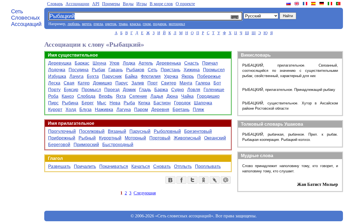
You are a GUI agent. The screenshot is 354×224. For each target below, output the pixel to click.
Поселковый (92, 131)
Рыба (129, 103)
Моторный (135, 138)
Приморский (86, 144)
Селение (138, 96)
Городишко (208, 96)
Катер (84, 83)
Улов (114, 63)
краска (135, 24)
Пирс (53, 103)
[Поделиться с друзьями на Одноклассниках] (204, 180)
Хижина (192, 69)
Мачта (185, 83)
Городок (182, 103)
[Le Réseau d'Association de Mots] (305, 3)
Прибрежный (61, 138)
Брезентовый (198, 131)
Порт (152, 83)
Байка (131, 76)
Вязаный (117, 131)
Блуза (85, 109)
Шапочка (203, 103)
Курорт (55, 109)
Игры (141, 3)
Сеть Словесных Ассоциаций (26, 17)
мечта (86, 24)
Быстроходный (117, 144)
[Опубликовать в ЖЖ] (215, 180)
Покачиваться (113, 166)
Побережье (209, 76)
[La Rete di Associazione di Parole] (330, 3)
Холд (71, 109)
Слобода (86, 96)
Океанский (215, 138)
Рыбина (70, 103)
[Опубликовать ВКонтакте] (170, 180)
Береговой (59, 144)
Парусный (139, 131)
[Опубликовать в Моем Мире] (226, 180)
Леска (54, 83)
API (95, 3)
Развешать (59, 166)
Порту (54, 89)
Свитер (168, 83)
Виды (128, 3)
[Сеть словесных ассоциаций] (289, 3)
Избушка (57, 76)
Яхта (121, 96)
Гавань (115, 69)
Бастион (162, 103)
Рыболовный (167, 131)
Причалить (85, 166)
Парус (121, 83)
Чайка (187, 96)
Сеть (152, 69)
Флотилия (151, 76)
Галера (203, 83)
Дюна (172, 96)
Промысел (214, 69)
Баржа (161, 89)
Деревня (160, 109)
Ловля (193, 89)
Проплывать (208, 166)
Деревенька (168, 63)
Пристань (170, 69)
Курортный (110, 138)
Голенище (214, 89)
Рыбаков (135, 69)
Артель (146, 63)
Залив (137, 83)
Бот (217, 83)
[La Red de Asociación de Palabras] (314, 3)
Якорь (187, 76)
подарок (159, 24)
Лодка (129, 63)
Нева (115, 103)
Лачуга (76, 76)
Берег (88, 103)
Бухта (93, 76)
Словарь (55, 3)
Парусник (112, 76)
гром (147, 24)
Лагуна (123, 109)
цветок (110, 24)
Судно (177, 89)
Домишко (102, 83)
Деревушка (59, 63)
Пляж (198, 109)
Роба (53, 96)
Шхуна (99, 63)
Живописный (187, 138)
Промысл (91, 89)
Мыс (101, 103)
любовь (73, 24)
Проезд (111, 89)
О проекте (185, 3)
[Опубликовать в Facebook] (181, 180)
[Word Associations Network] (297, 3)
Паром (141, 109)
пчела (98, 24)
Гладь (145, 89)
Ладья (156, 96)
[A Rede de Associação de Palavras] (339, 3)
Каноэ (68, 96)
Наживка (104, 109)
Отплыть (183, 166)
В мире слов (161, 3)
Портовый (159, 138)
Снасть (191, 63)
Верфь (106, 96)
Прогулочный (62, 131)
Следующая (145, 193)
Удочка (171, 76)
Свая (69, 83)
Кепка (144, 103)
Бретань (181, 109)
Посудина (78, 69)
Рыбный (87, 138)
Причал (210, 63)
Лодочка (56, 69)
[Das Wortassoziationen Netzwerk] (322, 3)
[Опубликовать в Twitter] (192, 180)
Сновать (162, 166)
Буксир (71, 89)
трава (123, 24)
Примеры (111, 3)
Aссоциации (77, 3)
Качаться (140, 166)
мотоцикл (177, 24)
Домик (129, 89)
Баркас (82, 63)
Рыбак (98, 69)
